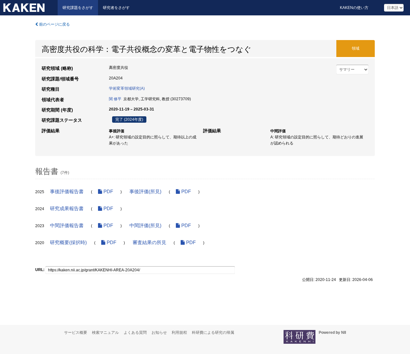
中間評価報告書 (67, 225)
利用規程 (179, 332)
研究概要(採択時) (68, 242)
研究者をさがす (116, 7)
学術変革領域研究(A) (127, 88)
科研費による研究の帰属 (213, 332)
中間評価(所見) (145, 225)
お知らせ (159, 332)
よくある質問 (135, 332)
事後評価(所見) (145, 191)
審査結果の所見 (149, 242)
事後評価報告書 (67, 191)
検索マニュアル (105, 332)
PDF (107, 191)
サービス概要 (75, 332)
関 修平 (115, 99)
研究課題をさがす (77, 7)
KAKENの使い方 (354, 7)
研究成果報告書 (67, 208)
